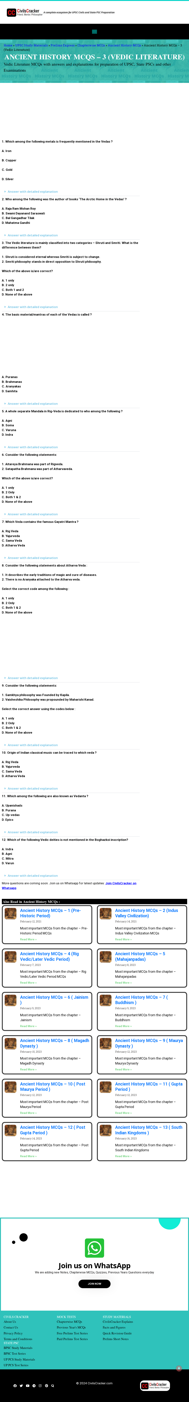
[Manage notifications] (179, 1368)
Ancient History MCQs (124, 45)
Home (8, 45)
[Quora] (53, 1385)
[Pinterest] (46, 1385)
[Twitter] (21, 1385)
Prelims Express (63, 45)
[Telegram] (34, 1385)
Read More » (28, 939)
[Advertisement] (71, 112)
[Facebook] (15, 1385)
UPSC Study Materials (31, 45)
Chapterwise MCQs (91, 45)
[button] (94, 31)
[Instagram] (40, 1385)
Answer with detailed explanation (33, 191)
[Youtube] (28, 1385)
